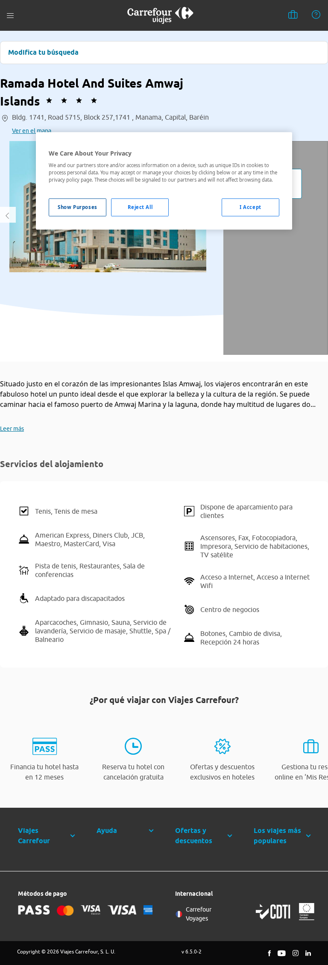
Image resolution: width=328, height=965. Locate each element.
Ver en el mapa (31, 130)
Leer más (12, 428)
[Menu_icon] (10, 15)
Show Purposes (77, 207)
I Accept (250, 207)
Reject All (140, 207)
